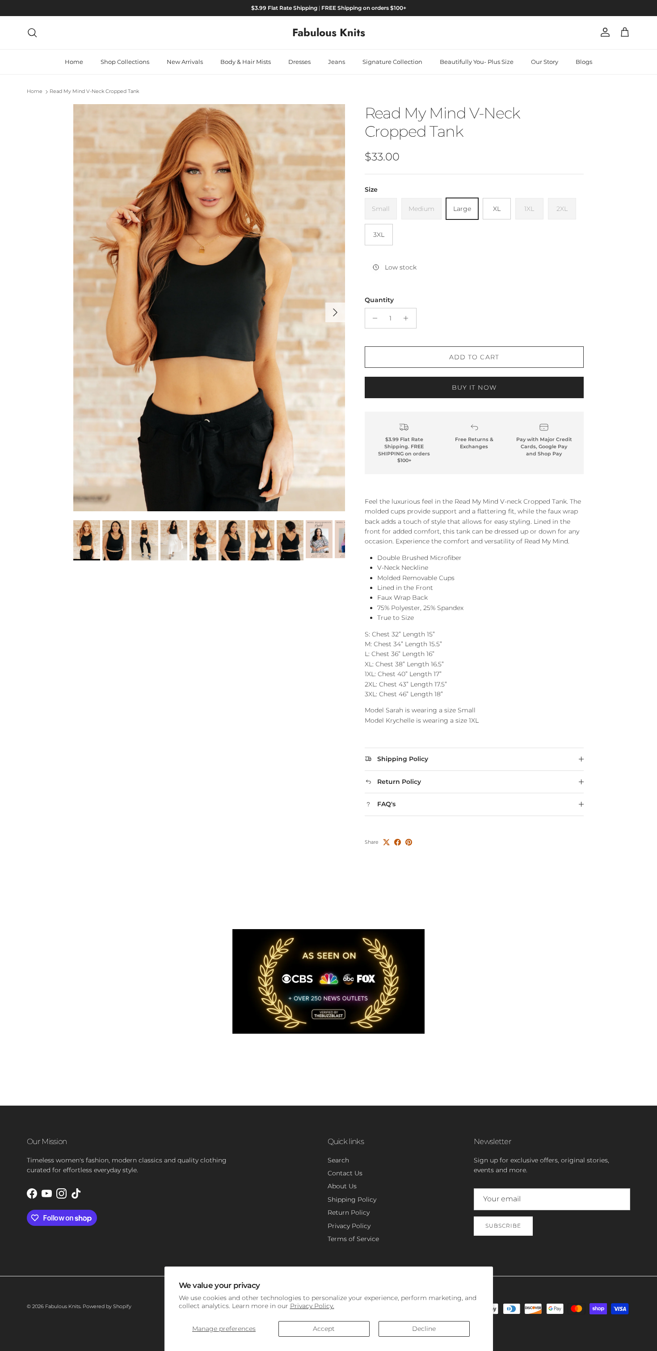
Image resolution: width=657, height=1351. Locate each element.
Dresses (299, 61)
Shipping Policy (352, 1199)
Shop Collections (125, 61)
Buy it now (474, 387)
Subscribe (503, 1225)
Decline (424, 1329)
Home (74, 61)
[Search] (32, 32)
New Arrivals (185, 61)
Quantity (379, 300)
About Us (342, 1186)
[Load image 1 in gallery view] (209, 307)
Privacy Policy (349, 1226)
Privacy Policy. (312, 1306)
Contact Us (345, 1173)
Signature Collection (392, 61)
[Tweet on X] (386, 842)
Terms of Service (353, 1239)
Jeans (336, 61)
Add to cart (474, 357)
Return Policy (349, 1212)
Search (338, 1160)
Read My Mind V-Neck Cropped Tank (94, 91)
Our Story (544, 61)
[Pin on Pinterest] (408, 842)
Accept (324, 1329)
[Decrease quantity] (373, 318)
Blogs (584, 61)
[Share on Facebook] (397, 842)
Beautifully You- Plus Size (477, 61)
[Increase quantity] (408, 318)
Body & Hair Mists (245, 61)
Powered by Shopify (107, 1306)
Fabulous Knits (62, 1306)
